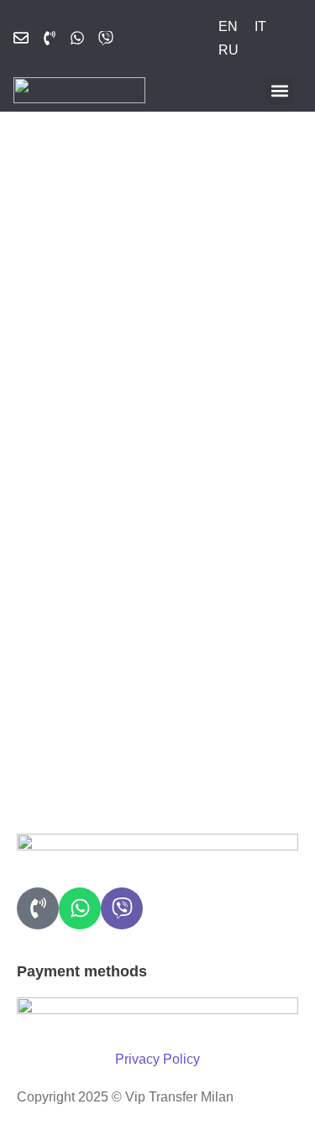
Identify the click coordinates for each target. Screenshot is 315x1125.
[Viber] (122, 908)
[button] (279, 91)
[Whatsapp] (80, 908)
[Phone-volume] (38, 908)
